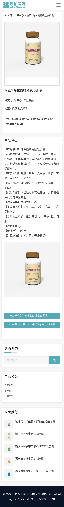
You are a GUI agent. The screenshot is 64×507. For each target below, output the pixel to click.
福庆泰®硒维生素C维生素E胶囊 (34, 446)
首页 (9, 15)
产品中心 (19, 15)
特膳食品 (8, 396)
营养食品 (8, 391)
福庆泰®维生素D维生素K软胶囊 (34, 471)
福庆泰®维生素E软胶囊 (29, 458)
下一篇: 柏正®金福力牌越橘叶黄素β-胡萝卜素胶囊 (31, 324)
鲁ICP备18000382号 (43, 499)
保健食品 (28, 100)
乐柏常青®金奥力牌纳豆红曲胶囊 (35, 421)
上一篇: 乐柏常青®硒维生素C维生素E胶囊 (27, 315)
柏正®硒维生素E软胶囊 (29, 433)
